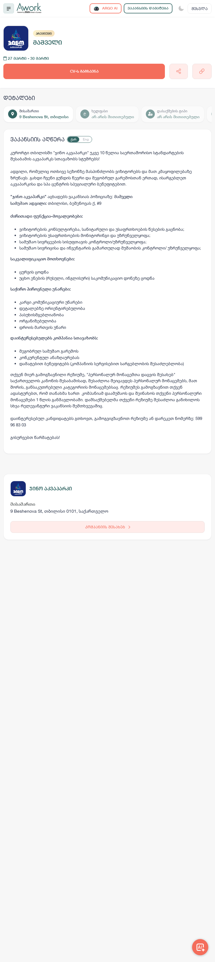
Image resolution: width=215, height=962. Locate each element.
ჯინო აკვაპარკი (50, 488)
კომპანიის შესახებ (105, 526)
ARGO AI (109, 8)
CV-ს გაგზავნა (84, 71)
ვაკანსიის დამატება (148, 8)
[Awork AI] (200, 947)
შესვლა (199, 8)
